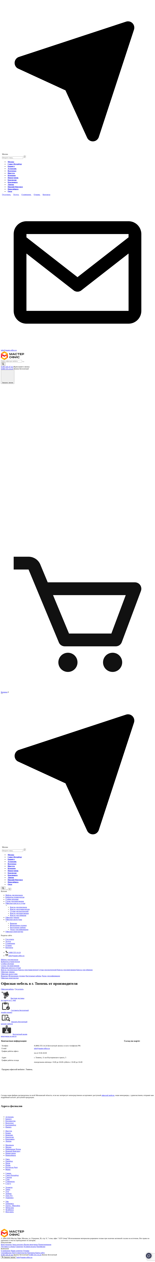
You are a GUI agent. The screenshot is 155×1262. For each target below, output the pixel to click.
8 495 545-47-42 (7, 367)
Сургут (8, 1183)
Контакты (9, 947)
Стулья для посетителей (19, 911)
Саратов (8, 1177)
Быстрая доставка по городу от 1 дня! (12, 999)
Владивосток (10, 1121)
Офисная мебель (7, 989)
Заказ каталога (17, 1244)
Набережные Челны (13, 1149)
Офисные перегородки (14, 932)
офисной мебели (108, 1095)
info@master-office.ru (9, 350)
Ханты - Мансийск (12, 1206)
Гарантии (19, 1247)
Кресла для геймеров (18, 915)
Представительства (19, 1253)
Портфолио (40, 1247)
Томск (7, 1189)
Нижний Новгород (15, 187)
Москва (11, 162)
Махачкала (9, 1145)
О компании (10, 943)
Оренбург (9, 1161)
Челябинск (9, 1210)
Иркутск (11, 173)
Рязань (7, 1169)
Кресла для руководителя (20, 909)
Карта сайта (40, 1253)
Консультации (6, 1244)
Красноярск (13, 182)
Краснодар (12, 180)
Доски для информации (19, 929)
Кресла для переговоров (19, 913)
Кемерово (12, 175)
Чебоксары (9, 1208)
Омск (10, 191)
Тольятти (8, 1187)
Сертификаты (6, 1253)
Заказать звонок (9, 1257)
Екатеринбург (10, 1125)
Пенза (7, 1163)
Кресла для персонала (18, 907)
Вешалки (13, 923)
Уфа (7, 1201)
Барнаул (11, 166)
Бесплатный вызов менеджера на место (14, 1035)
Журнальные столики (18, 925)
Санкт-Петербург (15, 164)
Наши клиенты (17, 1251)
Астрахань (12, 169)
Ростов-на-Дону (11, 1167)
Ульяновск (9, 1198)
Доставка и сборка (8, 1247)
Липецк (11, 185)
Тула (7, 1191)
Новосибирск (13, 189)
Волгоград (12, 171)
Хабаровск (9, 1204)
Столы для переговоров (14, 901)
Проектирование (44, 1244)
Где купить (9, 939)
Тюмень (8, 1194)
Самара (8, 1173)
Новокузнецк (13, 178)
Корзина (4, 692)
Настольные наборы (18, 927)
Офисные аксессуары (13, 919)
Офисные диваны (12, 917)
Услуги (8, 941)
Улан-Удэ (8, 1196)
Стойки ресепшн (11, 899)
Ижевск (8, 1127)
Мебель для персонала (14, 895)
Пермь (7, 1165)
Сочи (7, 1179)
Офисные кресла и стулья (15, 903)
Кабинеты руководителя (14, 897)
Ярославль (9, 1212)
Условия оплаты (29, 1247)
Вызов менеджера (31, 1244)
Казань (8, 1133)
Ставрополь (10, 1181)
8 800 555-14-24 (7, 369)
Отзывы (8, 945)
